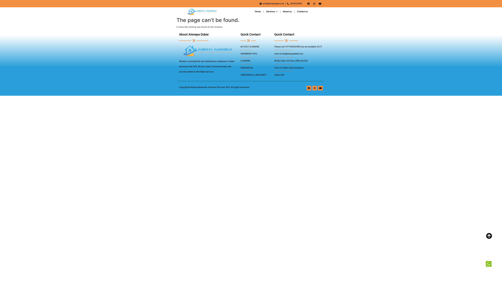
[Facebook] (308, 3)
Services (270, 11)
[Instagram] (314, 3)
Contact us (302, 11)
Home (258, 11)
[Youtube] (320, 3)
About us (287, 11)
